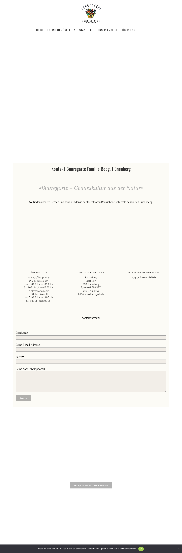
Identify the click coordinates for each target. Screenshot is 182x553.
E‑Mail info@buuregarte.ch (91, 294)
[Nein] (178, 548)
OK (141, 548)
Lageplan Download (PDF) (143, 277)
